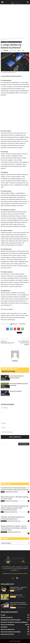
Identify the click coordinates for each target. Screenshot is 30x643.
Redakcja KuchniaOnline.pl (11, 491)
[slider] (5, 324)
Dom (2, 511)
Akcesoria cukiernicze (7, 629)
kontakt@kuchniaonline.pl (20, 573)
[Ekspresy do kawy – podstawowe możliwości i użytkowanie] (5, 589)
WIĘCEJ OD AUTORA (8, 371)
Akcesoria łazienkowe (7, 624)
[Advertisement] (15, 21)
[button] (28, 2)
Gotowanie (3, 521)
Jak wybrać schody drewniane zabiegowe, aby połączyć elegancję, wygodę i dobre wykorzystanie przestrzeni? (14, 508)
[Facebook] (12, 578)
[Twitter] (17, 578)
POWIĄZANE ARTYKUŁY (10, 369)
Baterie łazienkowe (7, 617)
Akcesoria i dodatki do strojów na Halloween (14, 622)
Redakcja (6, 50)
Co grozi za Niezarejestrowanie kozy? (7, 342)
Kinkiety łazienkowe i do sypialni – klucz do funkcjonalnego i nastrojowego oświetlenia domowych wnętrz (14, 528)
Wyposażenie (3, 41)
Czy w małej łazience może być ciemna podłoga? (23, 342)
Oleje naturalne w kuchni (16, 595)
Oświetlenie (3, 532)
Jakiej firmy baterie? (16, 391)
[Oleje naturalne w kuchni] (5, 597)
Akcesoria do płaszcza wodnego (11, 632)
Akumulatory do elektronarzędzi (10, 620)
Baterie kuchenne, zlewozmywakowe (14, 41)
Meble (2, 491)
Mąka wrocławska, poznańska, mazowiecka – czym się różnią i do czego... (19, 604)
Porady (12, 590)
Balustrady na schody (7, 634)
